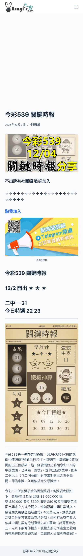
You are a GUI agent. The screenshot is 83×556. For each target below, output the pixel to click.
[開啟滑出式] (76, 7)
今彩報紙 (35, 124)
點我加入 (13, 211)
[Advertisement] (41, 57)
